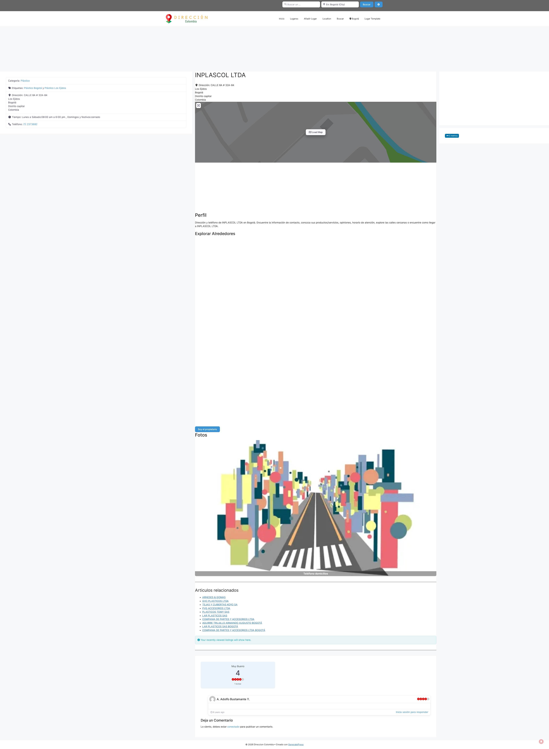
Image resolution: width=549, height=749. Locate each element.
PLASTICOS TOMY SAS (215, 611)
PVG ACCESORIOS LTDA (216, 608)
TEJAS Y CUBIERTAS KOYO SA (219, 604)
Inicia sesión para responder (412, 712)
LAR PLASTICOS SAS (214, 615)
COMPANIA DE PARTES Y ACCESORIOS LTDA (228, 619)
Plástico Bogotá (33, 88)
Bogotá (355, 18)
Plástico (25, 80)
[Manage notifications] (541, 741)
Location (327, 18)
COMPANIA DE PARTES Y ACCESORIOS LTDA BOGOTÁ (233, 630)
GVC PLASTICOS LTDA (215, 601)
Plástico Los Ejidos (55, 88)
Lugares (294, 18)
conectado (233, 726)
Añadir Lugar (310, 18)
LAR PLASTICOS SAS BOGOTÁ (220, 626)
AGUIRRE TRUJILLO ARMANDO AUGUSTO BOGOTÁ (232, 622)
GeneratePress (296, 744)
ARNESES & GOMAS (214, 597)
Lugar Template (372, 18)
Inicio (281, 18)
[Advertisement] (274, 47)
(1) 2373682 (30, 124)
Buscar (368, 4)
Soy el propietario (207, 429)
